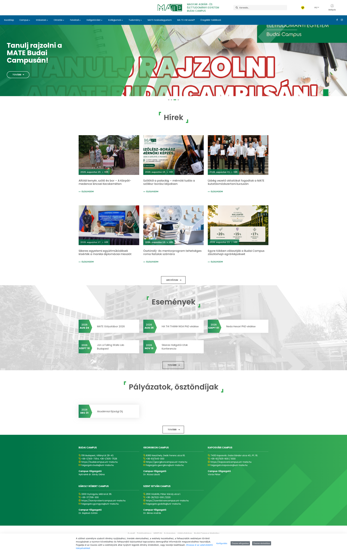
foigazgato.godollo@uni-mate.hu (163, 503)
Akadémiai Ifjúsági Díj (110, 411)
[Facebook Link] (336, 20)
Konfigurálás (221, 543)
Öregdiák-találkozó (210, 20)
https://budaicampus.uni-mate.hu (99, 462)
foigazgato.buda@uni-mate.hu (97, 465)
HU (315, 7)
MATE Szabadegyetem (160, 20)
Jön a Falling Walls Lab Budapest (110, 346)
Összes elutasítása (261, 543)
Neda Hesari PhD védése (241, 326)
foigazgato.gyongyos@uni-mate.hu (100, 503)
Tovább (16, 74)
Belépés (332, 9)
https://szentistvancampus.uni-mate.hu (167, 500)
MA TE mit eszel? (186, 20)
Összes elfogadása (240, 543)
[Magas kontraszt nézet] (302, 7)
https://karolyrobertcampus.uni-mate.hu (103, 500)
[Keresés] (237, 7)
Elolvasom (88, 191)
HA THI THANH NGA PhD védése (180, 326)
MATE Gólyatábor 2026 (111, 326)
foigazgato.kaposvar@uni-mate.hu (229, 465)
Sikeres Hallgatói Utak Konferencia (175, 346)
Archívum (172, 280)
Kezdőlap (9, 20)
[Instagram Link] (341, 20)
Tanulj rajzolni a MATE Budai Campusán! (34, 53)
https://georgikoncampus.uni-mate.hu (166, 462)
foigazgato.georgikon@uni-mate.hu (165, 465)
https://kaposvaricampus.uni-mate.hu (231, 462)
